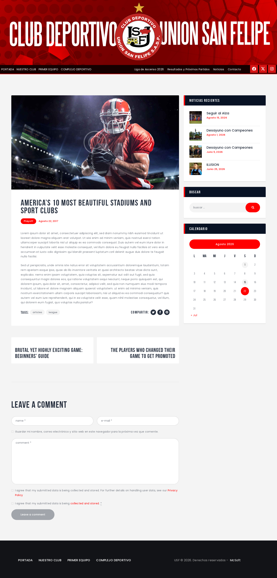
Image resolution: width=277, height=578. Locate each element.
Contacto (234, 69)
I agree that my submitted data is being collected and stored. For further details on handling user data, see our (96, 493)
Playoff (28, 221)
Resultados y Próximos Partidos (189, 69)
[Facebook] (254, 69)
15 (245, 282)
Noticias (218, 69)
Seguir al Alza (218, 113)
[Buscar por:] (224, 207)
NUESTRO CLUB (26, 69)
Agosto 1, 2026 (216, 135)
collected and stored (84, 503)
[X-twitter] (263, 69)
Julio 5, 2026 (215, 152)
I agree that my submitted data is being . (58, 503)
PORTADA (7, 69)
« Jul (194, 315)
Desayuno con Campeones (230, 130)
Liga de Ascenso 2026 (149, 69)
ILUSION (213, 165)
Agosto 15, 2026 (217, 117)
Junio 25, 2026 (216, 169)
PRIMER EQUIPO (48, 69)
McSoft (235, 560)
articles (37, 312)
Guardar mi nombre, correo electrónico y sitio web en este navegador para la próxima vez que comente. (86, 431)
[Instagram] (272, 69)
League (53, 312)
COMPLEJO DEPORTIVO (76, 69)
